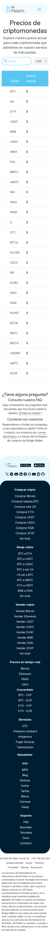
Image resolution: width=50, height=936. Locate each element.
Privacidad (13, 867)
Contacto (26, 843)
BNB (13, 131)
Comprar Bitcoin (25, 496)
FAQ (25, 822)
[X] (7, 475)
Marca (25, 796)
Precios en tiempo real (25, 662)
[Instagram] (29, 475)
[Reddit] (38, 475)
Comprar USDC (25, 522)
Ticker (14, 81)
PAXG (13, 212)
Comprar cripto (25, 489)
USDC (14, 141)
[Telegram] (11, 475)
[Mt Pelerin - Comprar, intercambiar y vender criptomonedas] (15, 9)
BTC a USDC (25, 564)
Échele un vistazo (30, 413)
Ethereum (25, 674)
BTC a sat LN (25, 569)
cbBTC (14, 182)
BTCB (14, 323)
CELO (14, 262)
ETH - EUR (25, 711)
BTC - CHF (25, 695)
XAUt (13, 202)
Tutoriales (26, 832)
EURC (14, 282)
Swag (25, 807)
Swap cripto (25, 547)
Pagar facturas (25, 742)
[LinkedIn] (20, 475)
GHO (13, 293)
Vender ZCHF (25, 648)
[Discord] (16, 475)
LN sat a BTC (25, 574)
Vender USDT (25, 621)
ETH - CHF (25, 705)
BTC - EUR (25, 700)
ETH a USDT (25, 585)
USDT (14, 121)
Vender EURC (25, 632)
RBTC (14, 333)
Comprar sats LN (25, 506)
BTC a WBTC (25, 580)
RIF (12, 272)
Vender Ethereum (25, 616)
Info (25, 763)
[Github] (43, 475)
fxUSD (14, 313)
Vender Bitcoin (25, 611)
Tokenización (25, 747)
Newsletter (25, 754)
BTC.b (14, 242)
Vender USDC (25, 627)
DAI (12, 192)
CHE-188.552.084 (40, 858)
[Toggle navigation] (39, 9)
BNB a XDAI (25, 590)
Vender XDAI (25, 643)
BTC (13, 91)
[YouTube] (34, 475)
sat (12, 101)
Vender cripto (25, 604)
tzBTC (14, 363)
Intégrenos (25, 736)
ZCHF (14, 373)
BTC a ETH (25, 553)
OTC (25, 726)
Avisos (29, 862)
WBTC (14, 172)
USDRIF (15, 353)
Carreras (25, 801)
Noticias (25, 780)
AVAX (13, 151)
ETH (13, 111)
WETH (14, 343)
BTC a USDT (25, 559)
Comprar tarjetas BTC (25, 501)
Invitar (25, 785)
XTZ (12, 232)
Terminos (39, 862)
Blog (25, 775)
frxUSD (15, 252)
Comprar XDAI (25, 528)
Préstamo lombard (25, 731)
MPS (25, 770)
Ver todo (25, 538)
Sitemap (24, 867)
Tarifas (25, 791)
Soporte (26, 815)
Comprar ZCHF (25, 533)
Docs (25, 838)
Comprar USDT (25, 517)
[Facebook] (25, 475)
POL (13, 162)
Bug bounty (36, 867)
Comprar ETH (25, 512)
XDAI (13, 303)
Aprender (26, 827)
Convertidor (25, 689)
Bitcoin (25, 668)
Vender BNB (25, 637)
